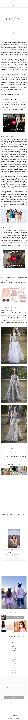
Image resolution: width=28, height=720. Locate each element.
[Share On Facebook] (12, 452)
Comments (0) (14, 448)
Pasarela (24, 456)
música (19, 456)
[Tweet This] (10, 452)
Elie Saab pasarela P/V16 (9, 307)
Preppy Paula (18, 718)
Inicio (15, 514)
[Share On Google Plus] (14, 452)
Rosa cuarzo (16, 457)
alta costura (7, 456)
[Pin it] (15, 452)
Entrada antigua (22, 514)
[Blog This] (17, 452)
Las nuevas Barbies (8, 136)
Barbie (12, 456)
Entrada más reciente (7, 514)
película (11, 457)
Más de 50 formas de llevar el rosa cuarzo (13, 274)
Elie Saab (16, 456)
